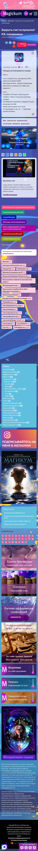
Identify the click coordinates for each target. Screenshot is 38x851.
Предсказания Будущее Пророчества (16, 276)
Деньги (8, 386)
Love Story (9, 384)
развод (25, 123)
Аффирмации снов (10, 374)
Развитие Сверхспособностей (13, 212)
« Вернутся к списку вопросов (9, 37)
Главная (4, 21)
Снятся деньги (8, 323)
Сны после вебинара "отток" (13, 320)
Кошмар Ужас (8, 269)
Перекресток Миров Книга (12, 403)
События (9, 396)
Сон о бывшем (23, 323)
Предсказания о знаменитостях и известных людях (17, 281)
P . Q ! (8, 67)
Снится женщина (9, 309)
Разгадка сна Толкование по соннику (16, 298)
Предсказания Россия (11, 285)
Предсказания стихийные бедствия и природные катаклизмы (15, 290)
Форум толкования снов (11, 425)
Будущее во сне (10, 379)
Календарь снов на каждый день (14, 222)
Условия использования (19, 840)
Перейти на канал (10, 195)
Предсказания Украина (11, 295)
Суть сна (6, 327)
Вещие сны (7, 377)
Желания (6, 261)
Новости (6, 401)
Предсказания (8, 408)
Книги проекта (8, 398)
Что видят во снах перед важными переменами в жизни (19, 517)
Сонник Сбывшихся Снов (11, 239)
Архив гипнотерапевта (11, 372)
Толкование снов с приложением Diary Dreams (18, 207)
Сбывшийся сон (9, 302)
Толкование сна (22, 327)
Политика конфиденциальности (19, 838)
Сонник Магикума (9, 217)
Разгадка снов (9, 381)
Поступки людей (11, 391)
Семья (8, 393)
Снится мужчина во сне (11, 313)
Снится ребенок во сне (11, 316)
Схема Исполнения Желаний (12, 234)
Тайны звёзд (7, 417)
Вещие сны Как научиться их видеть (15, 524)
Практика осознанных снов (12, 405)
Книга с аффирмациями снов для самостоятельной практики (14, 228)
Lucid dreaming (8, 369)
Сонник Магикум (9, 410)
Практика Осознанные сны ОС (13, 272)
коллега (7, 123)
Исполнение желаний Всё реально (14, 513)
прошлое (22, 120)
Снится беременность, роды (12, 305)
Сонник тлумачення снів (11, 415)
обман (16, 123)
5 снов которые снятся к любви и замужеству (17, 521)
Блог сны (11, 21)
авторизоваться (7, 253)
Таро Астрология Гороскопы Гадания (16, 422)
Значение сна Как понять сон (13, 265)
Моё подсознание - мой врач (15, 389)
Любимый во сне (24, 269)
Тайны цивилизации (10, 420)
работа (11, 120)
